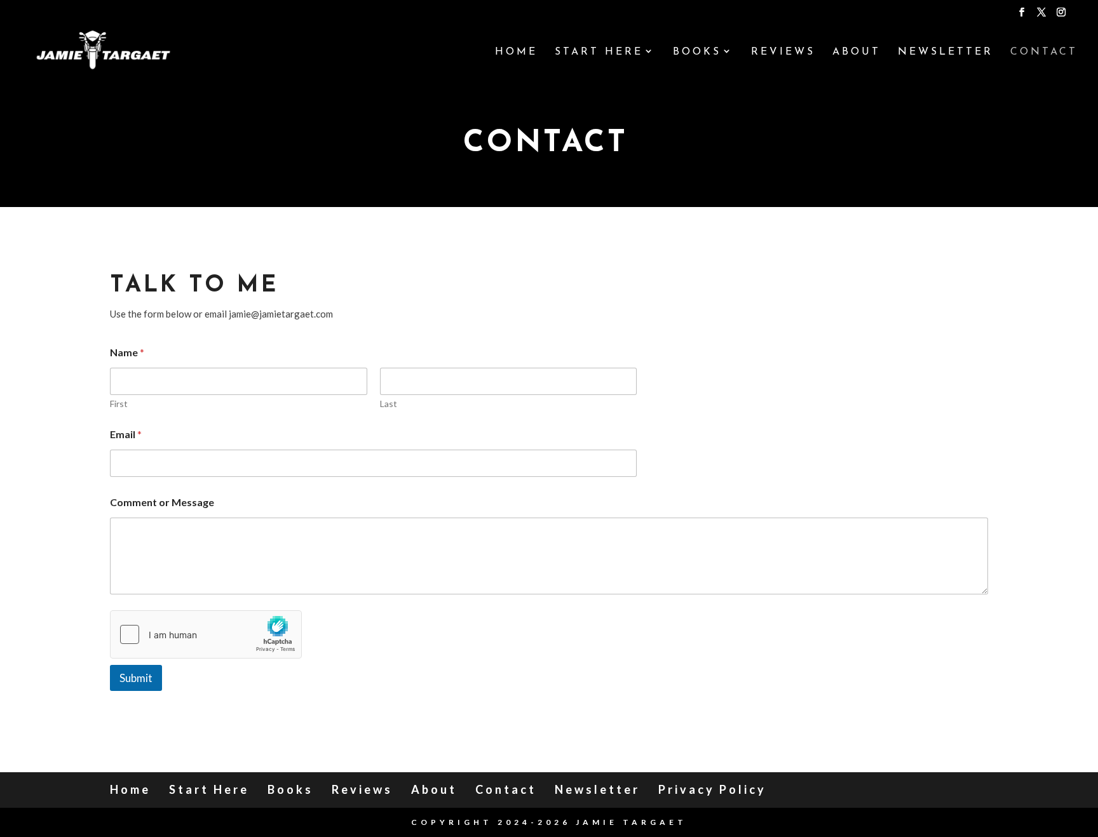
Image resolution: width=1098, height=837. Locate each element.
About (856, 52)
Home (516, 52)
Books (697, 52)
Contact (1044, 52)
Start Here (599, 52)
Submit (135, 678)
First (119, 403)
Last (388, 403)
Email (126, 434)
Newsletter (945, 52)
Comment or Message (162, 502)
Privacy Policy (712, 789)
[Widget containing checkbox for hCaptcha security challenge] (206, 634)
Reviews (783, 52)
